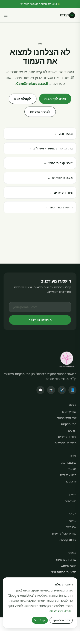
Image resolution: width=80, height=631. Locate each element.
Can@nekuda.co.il (32, 83)
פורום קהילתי (67, 539)
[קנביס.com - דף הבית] (67, 15)
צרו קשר (71, 527)
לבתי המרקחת (40, 111)
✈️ (62, 390)
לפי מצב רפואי (66, 418)
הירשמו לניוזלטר (40, 320)
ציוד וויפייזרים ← (61, 192)
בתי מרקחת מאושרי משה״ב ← (51, 148)
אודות (72, 521)
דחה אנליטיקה (61, 620)
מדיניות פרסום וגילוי (63, 572)
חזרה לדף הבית (55, 98)
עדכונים (71, 481)
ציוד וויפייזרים (67, 436)
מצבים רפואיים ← (60, 178)
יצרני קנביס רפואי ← (58, 163)
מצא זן (72, 469)
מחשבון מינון (68, 462)
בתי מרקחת (68, 424)
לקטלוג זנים (22, 98)
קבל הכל (39, 620)
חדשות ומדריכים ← (59, 207)
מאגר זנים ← (63, 133)
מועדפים (70, 501)
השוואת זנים (68, 475)
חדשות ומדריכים (65, 443)
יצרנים (72, 430)
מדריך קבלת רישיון (64, 533)
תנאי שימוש (68, 566)
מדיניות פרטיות (66, 559)
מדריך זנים (69, 411)
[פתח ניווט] (6, 15)
